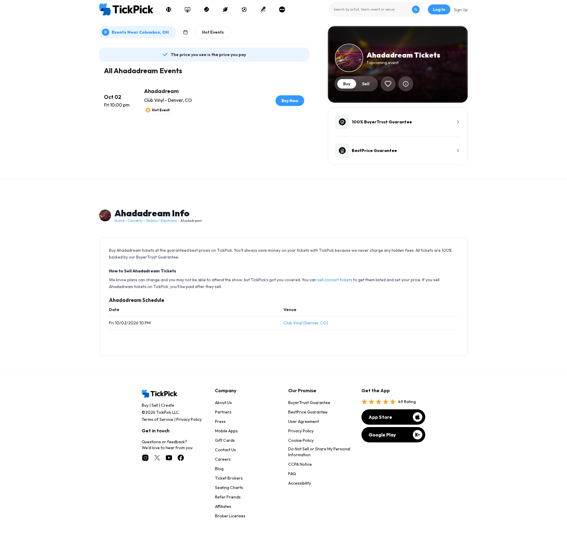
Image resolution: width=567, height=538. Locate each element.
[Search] (416, 9)
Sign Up (461, 9)
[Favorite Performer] (388, 84)
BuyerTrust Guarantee (309, 402)
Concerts (135, 220)
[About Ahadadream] (406, 84)
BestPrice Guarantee (308, 412)
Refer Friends (228, 497)
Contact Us (225, 449)
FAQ (292, 473)
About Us (223, 402)
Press (220, 421)
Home (119, 220)
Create (167, 405)
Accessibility (299, 483)
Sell (154, 405)
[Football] (225, 9)
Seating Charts (229, 487)
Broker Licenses (230, 516)
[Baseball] (169, 9)
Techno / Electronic (161, 220)
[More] (282, 9)
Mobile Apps (226, 431)
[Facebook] (180, 457)
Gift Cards (225, 440)
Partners (223, 412)
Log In (439, 9)
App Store (380, 417)
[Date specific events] (185, 32)
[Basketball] (187, 9)
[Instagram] (145, 457)
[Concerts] (263, 9)
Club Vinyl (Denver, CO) (306, 323)
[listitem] (204, 100)
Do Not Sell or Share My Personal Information (319, 451)
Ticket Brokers (229, 478)
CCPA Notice (300, 464)
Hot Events (213, 32)
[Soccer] (244, 9)
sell (365, 83)
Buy (145, 405)
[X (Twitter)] (157, 457)
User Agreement (303, 421)
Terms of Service (157, 419)
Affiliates (223, 506)
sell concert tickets (334, 279)
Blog (219, 468)
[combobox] (376, 9)
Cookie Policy (301, 440)
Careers (223, 459)
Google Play (382, 435)
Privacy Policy (189, 419)
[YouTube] (168, 457)
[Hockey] (206, 9)
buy (346, 83)
